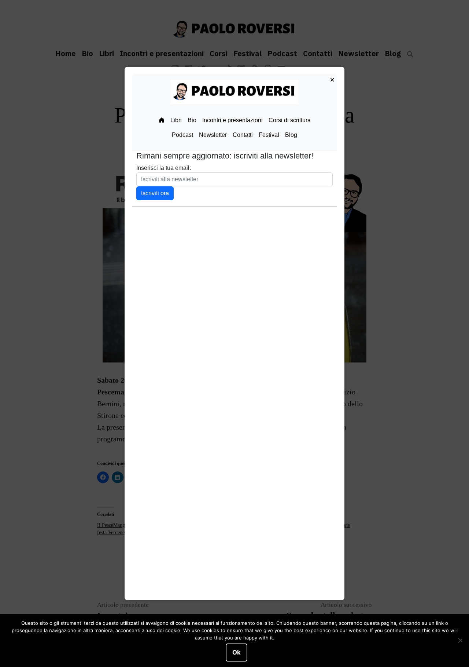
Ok (236, 652)
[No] (460, 640)
